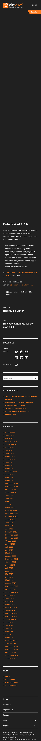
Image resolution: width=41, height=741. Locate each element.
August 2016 (10, 659)
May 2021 (9, 526)
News (8, 294)
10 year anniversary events (15, 408)
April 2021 (9, 529)
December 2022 (11, 484)
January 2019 (10, 583)
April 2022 (9, 505)
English (6, 726)
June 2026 (9, 435)
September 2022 (11, 493)
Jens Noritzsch (14, 292)
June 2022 (9, 499)
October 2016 (10, 653)
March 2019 (10, 580)
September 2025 (11, 444)
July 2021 (9, 523)
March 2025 (10, 456)
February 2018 (11, 607)
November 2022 (11, 487)
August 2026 (10, 432)
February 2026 (11, 441)
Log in (7, 676)
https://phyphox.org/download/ (21, 285)
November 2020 (11, 538)
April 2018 (9, 601)
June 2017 (9, 628)
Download (7, 704)
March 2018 (10, 604)
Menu (34, 5)
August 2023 (10, 474)
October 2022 (10, 490)
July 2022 (9, 496)
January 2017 (10, 644)
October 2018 (10, 589)
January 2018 (10, 610)
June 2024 (9, 462)
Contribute (34, 12)
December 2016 (11, 647)
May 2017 (9, 631)
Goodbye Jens (11, 414)
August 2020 (10, 544)
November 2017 (11, 616)
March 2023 (10, 480)
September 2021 (11, 517)
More (5, 720)
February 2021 (11, 532)
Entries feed (10, 679)
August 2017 (10, 622)
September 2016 (11, 656)
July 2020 (9, 547)
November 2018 (11, 586)
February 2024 (11, 471)
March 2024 (10, 468)
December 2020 (11, 535)
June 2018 (9, 598)
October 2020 (10, 541)
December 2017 (11, 613)
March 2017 (10, 637)
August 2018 (10, 595)
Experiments (8, 710)
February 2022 (11, 511)
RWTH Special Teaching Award (17, 411)
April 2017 (9, 634)
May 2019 (9, 574)
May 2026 (9, 438)
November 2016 (11, 650)
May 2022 (9, 502)
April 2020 (9, 550)
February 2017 (11, 640)
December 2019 (11, 559)
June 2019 (9, 571)
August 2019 (10, 565)
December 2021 (11, 514)
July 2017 (9, 625)
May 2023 (9, 477)
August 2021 (10, 520)
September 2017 (11, 619)
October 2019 (10, 562)
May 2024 (9, 465)
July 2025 (9, 450)
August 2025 (10, 447)
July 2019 (9, 568)
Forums (6, 715)
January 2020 (10, 556)
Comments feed (11, 682)
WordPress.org (11, 685)
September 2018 (11, 592)
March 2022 (10, 508)
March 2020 (10, 553)
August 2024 (10, 459)
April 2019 (9, 577)
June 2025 (9, 453)
